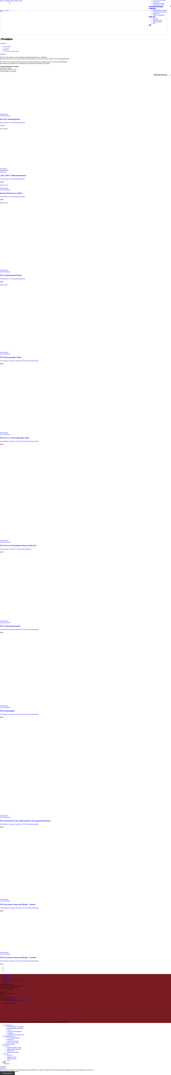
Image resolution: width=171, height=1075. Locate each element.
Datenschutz (7, 978)
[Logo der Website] (4, 10)
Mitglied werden (157, 20)
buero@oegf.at (12, 998)
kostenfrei (18, 361)
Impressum (7, 976)
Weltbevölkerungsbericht (160, 12)
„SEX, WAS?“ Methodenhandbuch (13, 175)
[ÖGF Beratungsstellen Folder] (19, 323)
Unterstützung (7, 975)
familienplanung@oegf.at (21, 1000)
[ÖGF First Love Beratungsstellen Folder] (19, 404)
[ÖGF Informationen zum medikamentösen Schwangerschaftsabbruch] (19, 759)
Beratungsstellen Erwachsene (15, 1026)
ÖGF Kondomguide (7, 711)
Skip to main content (16, 1)
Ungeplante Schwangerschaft (15, 1034)
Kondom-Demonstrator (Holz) (11, 193)
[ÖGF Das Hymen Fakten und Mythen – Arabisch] (19, 951)
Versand (5, 128)
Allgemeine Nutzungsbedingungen (13, 981)
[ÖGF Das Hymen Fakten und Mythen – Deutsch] (19, 870)
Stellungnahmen (157, 21)
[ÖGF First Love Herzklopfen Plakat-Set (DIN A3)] (19, 484)
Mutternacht (156, 13)
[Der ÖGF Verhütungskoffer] (19, 112)
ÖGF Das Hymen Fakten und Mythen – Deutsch (17, 904)
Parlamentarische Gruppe (160, 10)
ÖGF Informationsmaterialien (17, 122)
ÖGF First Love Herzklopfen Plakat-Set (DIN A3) (18, 545)
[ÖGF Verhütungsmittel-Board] (19, 241)
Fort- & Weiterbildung (13, 1038)
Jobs (154, 23)
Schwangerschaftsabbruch (14, 1031)
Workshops (156, 1)
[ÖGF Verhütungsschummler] (19, 592)
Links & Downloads (158, 3)
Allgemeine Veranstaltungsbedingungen (15, 979)
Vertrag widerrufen (7, 1073)
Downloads (12, 361)
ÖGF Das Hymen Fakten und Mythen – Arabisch (18, 957)
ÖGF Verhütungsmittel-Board (11, 275)
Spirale (9, 1030)
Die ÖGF (155, 18)
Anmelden (6, 1063)
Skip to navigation (5, 1)
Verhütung (10, 1033)
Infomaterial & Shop (158, 5)
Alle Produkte (4, 122)
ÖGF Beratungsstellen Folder (10, 357)
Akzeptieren (15, 1071)
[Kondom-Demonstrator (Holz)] (10, 186)
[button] (5, 116)
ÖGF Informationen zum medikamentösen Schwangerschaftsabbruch (25, 821)
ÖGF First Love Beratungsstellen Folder (14, 438)
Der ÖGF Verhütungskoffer (10, 119)
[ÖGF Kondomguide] (19, 672)
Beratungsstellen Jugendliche (15, 1028)
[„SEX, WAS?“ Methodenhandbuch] (19, 167)
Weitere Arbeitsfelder (159, 15)
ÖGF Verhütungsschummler (10, 626)
